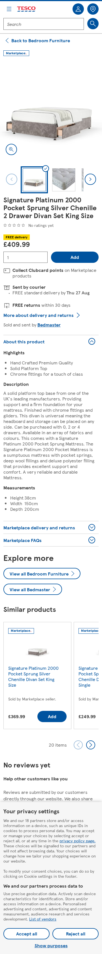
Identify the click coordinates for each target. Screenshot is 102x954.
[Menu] (9, 9)
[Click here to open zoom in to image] (11, 149)
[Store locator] (93, 9)
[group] (37, 676)
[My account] (78, 9)
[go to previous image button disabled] (11, 179)
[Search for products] (93, 23)
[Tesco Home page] (26, 9)
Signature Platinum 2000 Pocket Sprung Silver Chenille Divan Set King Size (33, 676)
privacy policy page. (77, 840)
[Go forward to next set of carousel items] (90, 744)
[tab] (34, 179)
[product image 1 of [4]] (51, 110)
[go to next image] (90, 179)
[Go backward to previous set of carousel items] (78, 744)
